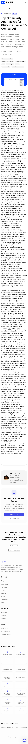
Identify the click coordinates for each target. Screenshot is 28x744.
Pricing (3, 596)
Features (3, 593)
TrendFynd (23, 728)
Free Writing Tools (14, 518)
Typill (16, 728)
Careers (3, 615)
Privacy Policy (5, 631)
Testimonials (4, 599)
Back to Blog (8, 8)
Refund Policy (5, 628)
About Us (4, 612)
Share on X (15, 546)
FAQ (2, 602)
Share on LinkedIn (15, 550)
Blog (2, 581)
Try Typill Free (14, 514)
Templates (4, 587)
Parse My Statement (7, 728)
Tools (3, 590)
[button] (24, 740)
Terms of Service (6, 634)
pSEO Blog (4, 584)
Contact (3, 618)
